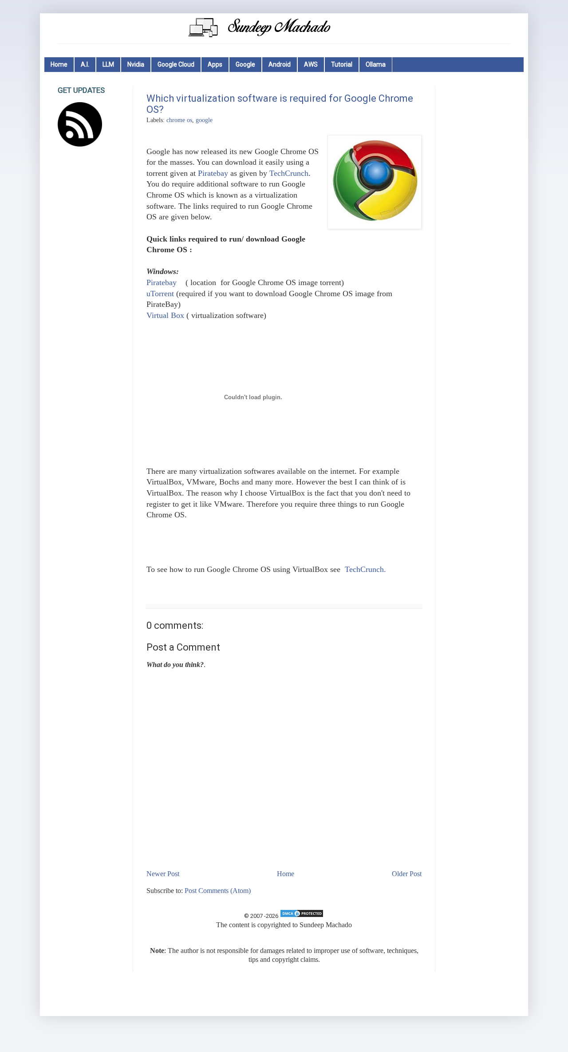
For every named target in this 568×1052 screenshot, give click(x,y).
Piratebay (213, 173)
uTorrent (160, 293)
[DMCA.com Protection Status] (302, 916)
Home (59, 64)
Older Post (407, 873)
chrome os (179, 119)
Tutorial (341, 64)
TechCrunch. (365, 569)
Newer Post (162, 873)
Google (245, 64)
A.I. (85, 64)
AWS (311, 64)
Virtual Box (165, 315)
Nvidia (135, 64)
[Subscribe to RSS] (80, 144)
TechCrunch (288, 173)
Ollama (376, 64)
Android (279, 64)
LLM (108, 64)
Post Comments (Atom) (218, 890)
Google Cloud (176, 64)
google (204, 119)
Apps (215, 64)
